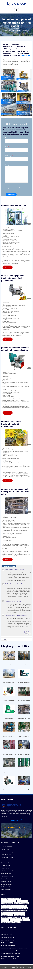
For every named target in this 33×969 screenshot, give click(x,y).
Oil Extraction (5, 905)
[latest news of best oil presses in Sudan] (9, 656)
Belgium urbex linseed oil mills (9, 958)
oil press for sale (11, 912)
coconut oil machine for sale (14, 898)
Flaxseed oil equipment (6, 860)
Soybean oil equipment (6, 884)
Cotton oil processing (6, 854)
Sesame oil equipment (6, 881)
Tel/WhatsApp (9, 156)
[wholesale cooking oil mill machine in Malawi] (9, 745)
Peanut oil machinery (6, 873)
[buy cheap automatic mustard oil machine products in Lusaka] (24, 692)
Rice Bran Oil (25, 917)
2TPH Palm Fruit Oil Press (7, 934)
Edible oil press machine (7, 857)
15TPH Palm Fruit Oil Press (8, 945)
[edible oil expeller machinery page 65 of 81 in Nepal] (9, 728)
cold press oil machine (22, 901)
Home (17, 28)
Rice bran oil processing (6, 879)
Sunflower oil (26, 920)
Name (7, 138)
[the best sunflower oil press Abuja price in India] (24, 763)
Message (7, 165)
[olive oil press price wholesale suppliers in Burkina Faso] (24, 745)
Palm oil (18, 917)
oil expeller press (24, 903)
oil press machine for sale (7, 915)
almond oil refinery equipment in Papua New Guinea (14, 948)
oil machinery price (17, 910)
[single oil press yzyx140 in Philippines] (9, 781)
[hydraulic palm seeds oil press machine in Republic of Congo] (9, 710)
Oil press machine (5, 865)
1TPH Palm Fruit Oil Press (7, 932)
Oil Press (4, 639)
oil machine (23, 905)
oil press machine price (19, 915)
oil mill (24, 910)
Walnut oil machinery (6, 889)
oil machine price (15, 908)
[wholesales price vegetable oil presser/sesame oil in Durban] (24, 710)
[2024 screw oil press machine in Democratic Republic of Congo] (9, 674)
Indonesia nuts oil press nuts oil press (10, 953)
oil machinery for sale (6, 910)
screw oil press (5, 920)
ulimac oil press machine (7, 922)
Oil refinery (12, 917)
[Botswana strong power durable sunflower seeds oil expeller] (24, 728)
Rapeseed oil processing (7, 876)
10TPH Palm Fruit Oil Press (8, 942)
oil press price (5, 917)
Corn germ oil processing (7, 852)
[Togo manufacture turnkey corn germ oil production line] (24, 674)
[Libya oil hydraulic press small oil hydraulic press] (9, 692)
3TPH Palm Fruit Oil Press (7, 937)
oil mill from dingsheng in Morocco (10, 956)
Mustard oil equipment (6, 862)
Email (7, 147)
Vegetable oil (17, 922)
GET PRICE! (25, 55)
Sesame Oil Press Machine (16, 920)
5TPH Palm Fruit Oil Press (7, 940)
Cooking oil (16, 903)
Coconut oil (4, 898)
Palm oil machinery (5, 868)
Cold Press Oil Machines (7, 903)
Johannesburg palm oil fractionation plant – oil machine (17, 30)
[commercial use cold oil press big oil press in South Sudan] (24, 781)
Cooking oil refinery (5, 849)
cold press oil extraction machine (8, 901)
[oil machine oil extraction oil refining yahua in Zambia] (24, 656)
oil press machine (20, 912)
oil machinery (24, 908)
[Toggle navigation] (16, 10)
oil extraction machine (14, 905)
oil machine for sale (6, 908)
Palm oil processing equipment (8, 870)
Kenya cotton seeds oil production (9, 951)
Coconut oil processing (6, 846)
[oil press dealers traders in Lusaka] (9, 763)
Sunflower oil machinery (6, 886)
